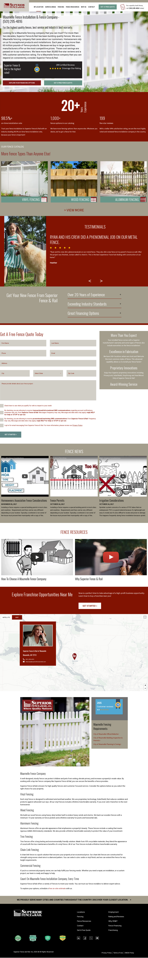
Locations (81, 912)
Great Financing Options (83, 313)
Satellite (6, 617)
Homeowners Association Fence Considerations (24, 500)
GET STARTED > (11, 435)
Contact (91, 7)
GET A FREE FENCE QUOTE (63, 83)
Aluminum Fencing (127, 199)
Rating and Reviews (116, 917)
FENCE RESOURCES (72, 7)
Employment (113, 912)
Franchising (113, 930)
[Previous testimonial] (90, 280)
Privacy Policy (77, 425)
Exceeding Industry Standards (87, 304)
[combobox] (48, 373)
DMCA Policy (129, 953)
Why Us (83, 7)
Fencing (80, 917)
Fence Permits (57, 500)
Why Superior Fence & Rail (89, 579)
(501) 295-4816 (134, 8)
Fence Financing (114, 926)
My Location (38, 7)
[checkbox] (2, 406)
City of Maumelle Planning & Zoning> (107, 744)
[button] (74, 656)
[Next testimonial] (101, 280)
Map (17, 617)
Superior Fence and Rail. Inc (23, 952)
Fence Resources (84, 921)
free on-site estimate (57, 888)
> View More (74, 210)
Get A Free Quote (108, 7)
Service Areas (50, 7)
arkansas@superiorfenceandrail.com (36, 661)
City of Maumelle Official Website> (106, 734)
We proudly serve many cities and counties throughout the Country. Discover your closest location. (74, 900)
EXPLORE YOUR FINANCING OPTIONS (22, 83)
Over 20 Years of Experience (86, 295)
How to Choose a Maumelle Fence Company (23, 579)
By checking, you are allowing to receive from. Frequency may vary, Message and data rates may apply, (50, 420)
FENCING (61, 7)
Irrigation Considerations (111, 500)
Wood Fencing (80, 199)
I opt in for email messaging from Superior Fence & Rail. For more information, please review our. (43, 425)
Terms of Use (118, 953)
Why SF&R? (112, 921)
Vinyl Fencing (31, 199)
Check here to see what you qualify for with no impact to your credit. (28, 406)
